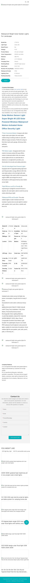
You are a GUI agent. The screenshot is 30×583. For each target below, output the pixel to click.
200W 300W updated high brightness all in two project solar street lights (14, 474)
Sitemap (13, 581)
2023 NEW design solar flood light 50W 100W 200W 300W (14, 546)
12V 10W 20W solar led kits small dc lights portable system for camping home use (14, 498)
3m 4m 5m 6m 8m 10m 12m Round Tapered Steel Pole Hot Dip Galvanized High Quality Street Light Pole (13, 571)
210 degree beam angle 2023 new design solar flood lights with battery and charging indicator (14, 522)
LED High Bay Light (7, 451)
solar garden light (18, 89)
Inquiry (5, 80)
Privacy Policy (20, 581)
